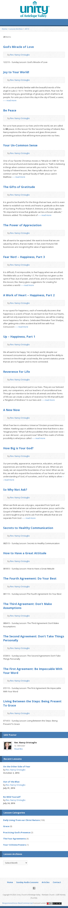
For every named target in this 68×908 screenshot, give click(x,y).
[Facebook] (34, 888)
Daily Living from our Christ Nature (21, 820)
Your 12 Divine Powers (14, 844)
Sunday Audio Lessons (27, 882)
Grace (6, 826)
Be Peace (9, 110)
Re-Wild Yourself (12, 796)
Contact (57, 882)
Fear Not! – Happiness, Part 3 (24, 257)
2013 (27, 29)
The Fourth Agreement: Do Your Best (29, 578)
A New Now (11, 410)
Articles (45, 882)
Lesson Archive (16, 29)
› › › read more (9, 100)
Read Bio (18, 748)
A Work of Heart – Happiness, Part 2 (29, 295)
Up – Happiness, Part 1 (19, 336)
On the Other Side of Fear (16, 766)
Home (4, 29)
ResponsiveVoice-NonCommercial (17, 903)
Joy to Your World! (16, 72)
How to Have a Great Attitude (24, 553)
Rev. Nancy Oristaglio (20, 54)
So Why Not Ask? (15, 489)
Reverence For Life (16, 372)
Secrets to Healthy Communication (28, 528)
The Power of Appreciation (22, 225)
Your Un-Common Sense (20, 145)
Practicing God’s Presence (16, 832)
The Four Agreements (14, 838)
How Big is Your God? (18, 448)
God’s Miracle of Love (18, 47)
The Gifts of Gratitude (19, 187)
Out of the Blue (11, 781)
